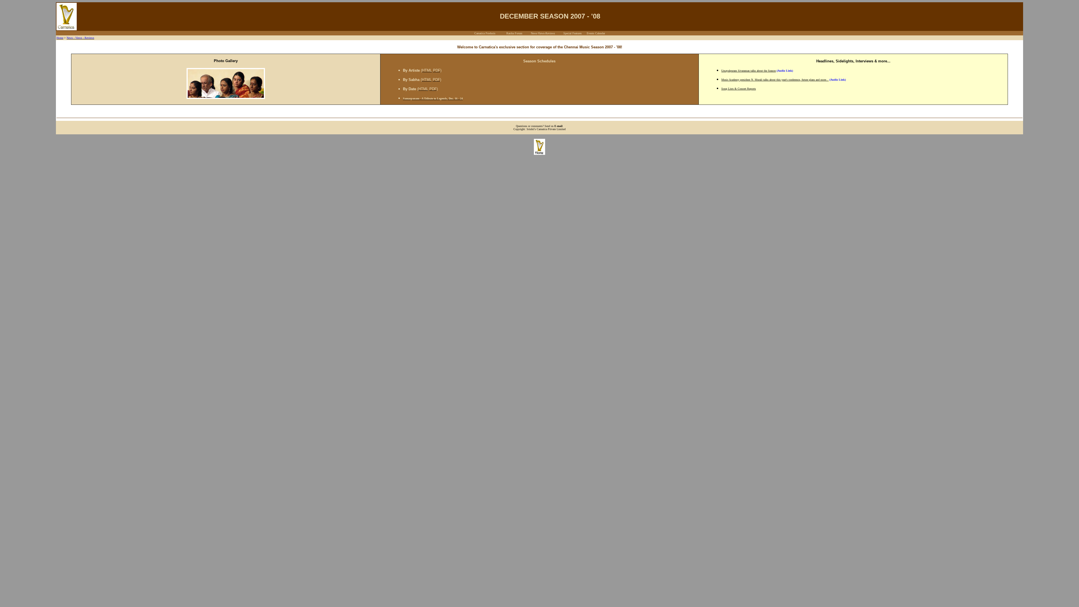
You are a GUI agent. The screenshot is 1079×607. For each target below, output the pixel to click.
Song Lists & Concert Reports (738, 88)
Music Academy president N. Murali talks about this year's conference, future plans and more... (775, 79)
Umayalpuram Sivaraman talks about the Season (748, 70)
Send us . (554, 126)
